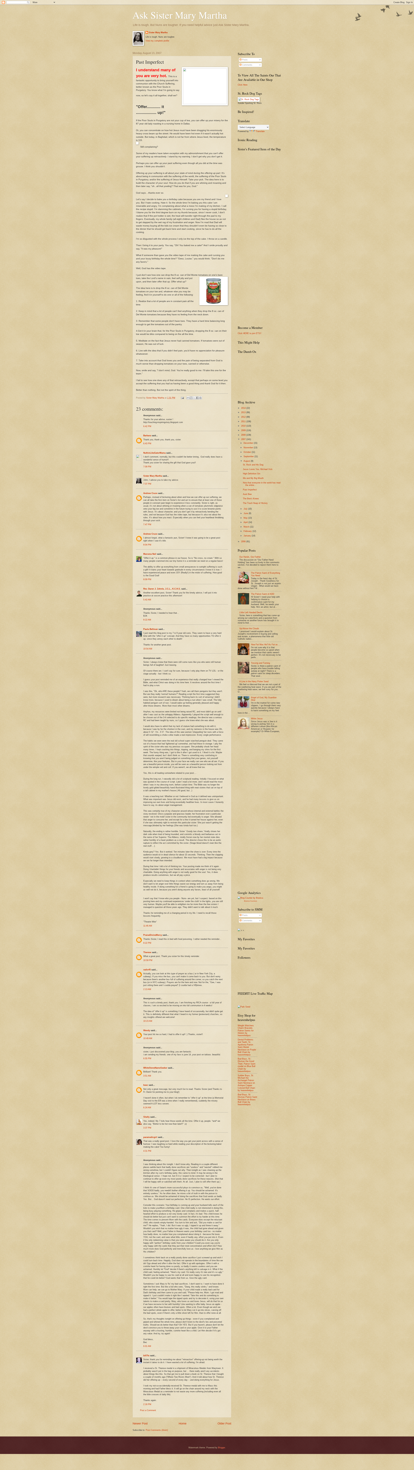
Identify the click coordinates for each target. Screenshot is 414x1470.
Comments (246, 65)
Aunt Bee (247, 494)
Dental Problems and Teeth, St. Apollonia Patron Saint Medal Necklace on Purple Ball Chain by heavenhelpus (247, 1047)
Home (182, 1423)
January (248, 535)
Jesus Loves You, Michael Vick (257, 469)
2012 (243, 417)
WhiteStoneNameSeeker (155, 1068)
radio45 (147, 969)
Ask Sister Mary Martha (180, 14)
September (249, 456)
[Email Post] (182, 398)
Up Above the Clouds (249, 628)
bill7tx (146, 1355)
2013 (243, 412)
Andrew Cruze (150, 493)
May (246, 518)
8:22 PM (147, 943)
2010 (243, 426)
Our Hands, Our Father (250, 557)
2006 (243, 541)
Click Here (242, 85)
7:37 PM (147, 484)
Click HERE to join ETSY (249, 333)
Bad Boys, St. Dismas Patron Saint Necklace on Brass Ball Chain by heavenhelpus (247, 1099)
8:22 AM (147, 620)
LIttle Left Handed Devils (250, 612)
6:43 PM (147, 443)
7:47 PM (147, 524)
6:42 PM (147, 426)
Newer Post (140, 1423)
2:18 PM (147, 1404)
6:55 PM (147, 1058)
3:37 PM (147, 1128)
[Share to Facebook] (197, 397)
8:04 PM (147, 545)
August (247, 461)
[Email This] (188, 397)
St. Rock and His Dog (253, 464)
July (246, 509)
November (249, 447)
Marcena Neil (150, 554)
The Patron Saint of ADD (262, 594)
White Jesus (257, 718)
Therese (147, 952)
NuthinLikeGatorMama (154, 453)
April (246, 522)
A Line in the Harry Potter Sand (253, 681)
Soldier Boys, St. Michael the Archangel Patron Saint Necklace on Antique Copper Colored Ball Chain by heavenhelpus (246, 1083)
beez (145, 1085)
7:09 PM (147, 466)
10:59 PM (147, 960)
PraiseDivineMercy (152, 935)
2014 (243, 408)
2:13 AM (147, 989)
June (246, 513)
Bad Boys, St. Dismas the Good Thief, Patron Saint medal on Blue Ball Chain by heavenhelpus (246, 1065)
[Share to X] (194, 397)
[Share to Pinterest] (200, 397)
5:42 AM (147, 599)
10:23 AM (147, 1021)
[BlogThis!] (191, 397)
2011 (243, 421)
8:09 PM (147, 579)
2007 (243, 439)
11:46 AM (147, 926)
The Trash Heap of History (255, 503)
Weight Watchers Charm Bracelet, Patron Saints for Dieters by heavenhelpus (246, 1030)
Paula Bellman (150, 629)
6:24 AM (147, 1107)
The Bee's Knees (251, 498)
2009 (243, 430)
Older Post (224, 1423)
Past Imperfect (250, 489)
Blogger (221, 1447)
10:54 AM (147, 649)
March (247, 527)
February (248, 531)
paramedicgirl (150, 1137)
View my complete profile (157, 41)
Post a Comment (148, 1410)
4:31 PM (147, 1151)
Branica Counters (250, 901)
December (249, 443)
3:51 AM (147, 1076)
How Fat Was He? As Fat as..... (266, 644)
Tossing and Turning (260, 663)
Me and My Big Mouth (253, 478)
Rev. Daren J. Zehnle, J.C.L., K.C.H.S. (162, 589)
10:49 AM (147, 1038)
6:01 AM (147, 1346)
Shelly (146, 1117)
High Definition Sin (251, 473)
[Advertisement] (262, 761)
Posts (244, 59)
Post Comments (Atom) (157, 1430)
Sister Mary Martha (158, 32)
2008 (243, 435)
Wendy (146, 1030)
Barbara (147, 435)
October (248, 452)
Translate (260, 131)
